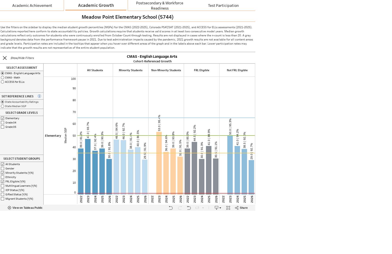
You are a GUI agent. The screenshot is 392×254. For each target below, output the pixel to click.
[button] (5, 58)
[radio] (21, 73)
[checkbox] (21, 118)
